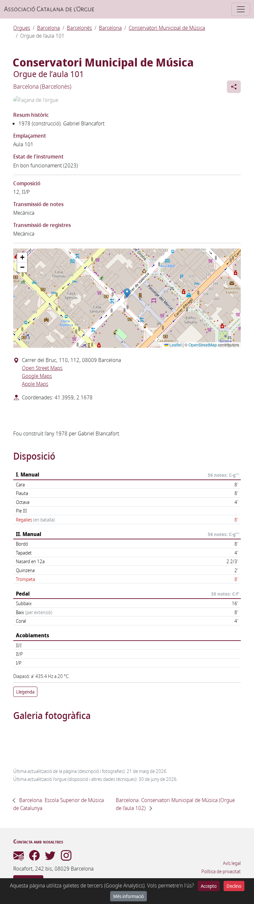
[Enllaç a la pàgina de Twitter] (50, 857)
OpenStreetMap (203, 344)
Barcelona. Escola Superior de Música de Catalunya (58, 804)
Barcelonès (79, 27)
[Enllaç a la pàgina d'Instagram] (66, 857)
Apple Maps (35, 383)
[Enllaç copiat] (234, 86)
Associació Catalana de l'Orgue (49, 9)
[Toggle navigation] (241, 9)
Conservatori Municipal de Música (167, 27)
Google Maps (37, 376)
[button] (127, 293)
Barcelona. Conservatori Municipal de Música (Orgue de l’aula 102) (175, 804)
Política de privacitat (221, 872)
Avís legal (232, 863)
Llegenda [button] (25, 692)
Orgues (21, 27)
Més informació (128, 896)
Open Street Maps (42, 368)
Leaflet (175, 344)
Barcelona (48, 27)
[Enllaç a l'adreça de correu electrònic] (18, 857)
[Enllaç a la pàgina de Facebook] (34, 857)
